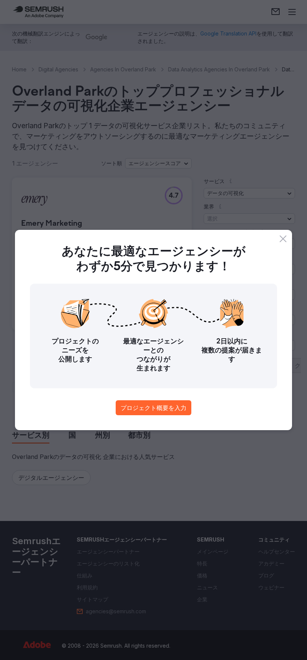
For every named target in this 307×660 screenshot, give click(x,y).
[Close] (283, 239)
